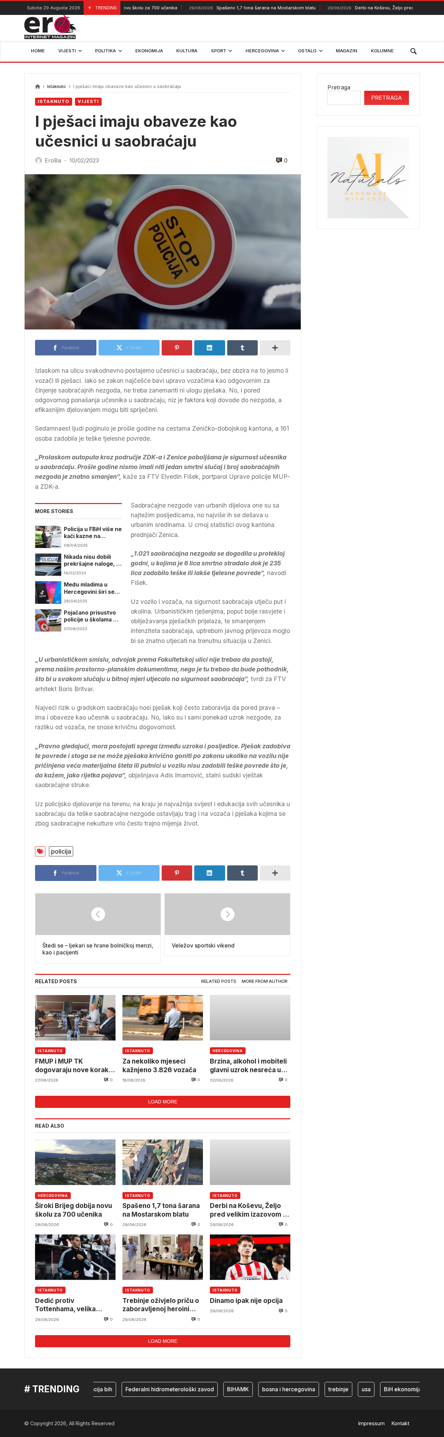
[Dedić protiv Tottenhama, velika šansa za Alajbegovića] (75, 1257)
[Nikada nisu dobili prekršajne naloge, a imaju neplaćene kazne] (48, 565)
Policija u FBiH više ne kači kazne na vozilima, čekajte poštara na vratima (93, 533)
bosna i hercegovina (270, 1389)
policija (61, 851)
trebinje (320, 1389)
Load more (162, 1101)
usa (347, 1389)
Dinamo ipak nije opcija (246, 1301)
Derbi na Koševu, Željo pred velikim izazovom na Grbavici (250, 1210)
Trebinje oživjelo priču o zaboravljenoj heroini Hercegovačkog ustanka (161, 1305)
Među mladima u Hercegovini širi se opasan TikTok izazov (93, 588)
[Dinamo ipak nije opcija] (250, 1257)
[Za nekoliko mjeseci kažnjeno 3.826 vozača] (162, 1017)
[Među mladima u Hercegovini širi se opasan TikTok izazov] (48, 592)
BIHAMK (219, 1389)
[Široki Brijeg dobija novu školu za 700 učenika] (75, 1162)
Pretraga (338, 87)
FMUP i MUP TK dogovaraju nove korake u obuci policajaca (74, 1065)
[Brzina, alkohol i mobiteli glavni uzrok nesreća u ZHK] (250, 1017)
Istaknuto (56, 86)
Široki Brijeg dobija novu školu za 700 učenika (73, 1210)
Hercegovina (228, 1051)
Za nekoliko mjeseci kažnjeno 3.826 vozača (159, 1065)
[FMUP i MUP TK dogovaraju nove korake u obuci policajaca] (75, 1017)
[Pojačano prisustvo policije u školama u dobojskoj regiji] (48, 620)
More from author (265, 981)
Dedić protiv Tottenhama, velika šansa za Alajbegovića (70, 1305)
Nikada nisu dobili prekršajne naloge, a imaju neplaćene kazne (91, 561)
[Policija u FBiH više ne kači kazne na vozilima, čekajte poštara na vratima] (48, 537)
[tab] (218, 982)
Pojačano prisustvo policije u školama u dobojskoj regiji (90, 616)
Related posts (218, 981)
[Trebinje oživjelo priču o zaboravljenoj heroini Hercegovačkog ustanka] (162, 1257)
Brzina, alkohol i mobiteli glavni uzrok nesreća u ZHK (248, 1065)
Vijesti (88, 101)
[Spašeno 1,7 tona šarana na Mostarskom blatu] (162, 1162)
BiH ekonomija (384, 1389)
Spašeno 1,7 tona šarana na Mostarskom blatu (232, 7)
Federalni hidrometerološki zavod (151, 1389)
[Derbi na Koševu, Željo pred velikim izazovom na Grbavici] (250, 1162)
